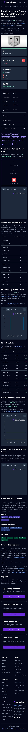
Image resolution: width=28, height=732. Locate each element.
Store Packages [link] (7, 140)
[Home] (1, 6)
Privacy (4, 728)
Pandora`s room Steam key (9, 296)
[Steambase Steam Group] (17, 717)
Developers (5, 691)
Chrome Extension (7, 704)
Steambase (17, 705)
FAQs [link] (15, 144)
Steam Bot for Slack (7, 710)
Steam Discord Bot (7, 707)
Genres (4, 682)
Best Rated (18, 660)
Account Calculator (7, 716)
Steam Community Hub (18, 572)
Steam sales (18, 346)
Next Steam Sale (6, 713)
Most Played (18, 663)
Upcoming (17, 672)
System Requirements (9, 128)
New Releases (18, 669)
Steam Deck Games (20, 675)
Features (5, 116)
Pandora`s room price (12, 303)
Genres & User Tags (8, 124)
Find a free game (13, 629)
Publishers (5, 694)
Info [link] (16, 140)
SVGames (15, 101)
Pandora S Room (14, 6)
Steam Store (20, 568)
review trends (10, 25)
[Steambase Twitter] (19, 717)
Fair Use (13, 728)
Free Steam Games (20, 690)
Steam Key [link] (16, 137)
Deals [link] (24, 137)
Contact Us (23, 728)
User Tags (4, 688)
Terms (8, 728)
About (17, 728)
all (15, 189)
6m (8, 309)
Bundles (4, 669)
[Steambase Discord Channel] (15, 717)
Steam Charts (6, 672)
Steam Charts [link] (7, 134)
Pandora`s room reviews (13, 411)
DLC (3, 663)
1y (11, 189)
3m (8, 189)
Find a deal (13, 614)
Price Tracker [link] (7, 137)
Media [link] (22, 140)
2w (4, 189)
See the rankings (13, 596)
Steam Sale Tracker (20, 682)
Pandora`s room (10, 22)
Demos (4, 666)
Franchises (5, 697)
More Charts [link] (6, 144)
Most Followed (19, 666)
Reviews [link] (16, 134)
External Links (7, 120)
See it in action (13, 647)
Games (6, 6)
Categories (5, 685)
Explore (4, 719)
